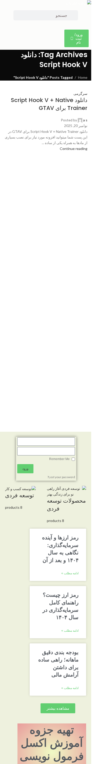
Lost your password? (61, 477)
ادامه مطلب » (70, 573)
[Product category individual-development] (45, 505)
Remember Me (59, 459)
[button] (58, 708)
